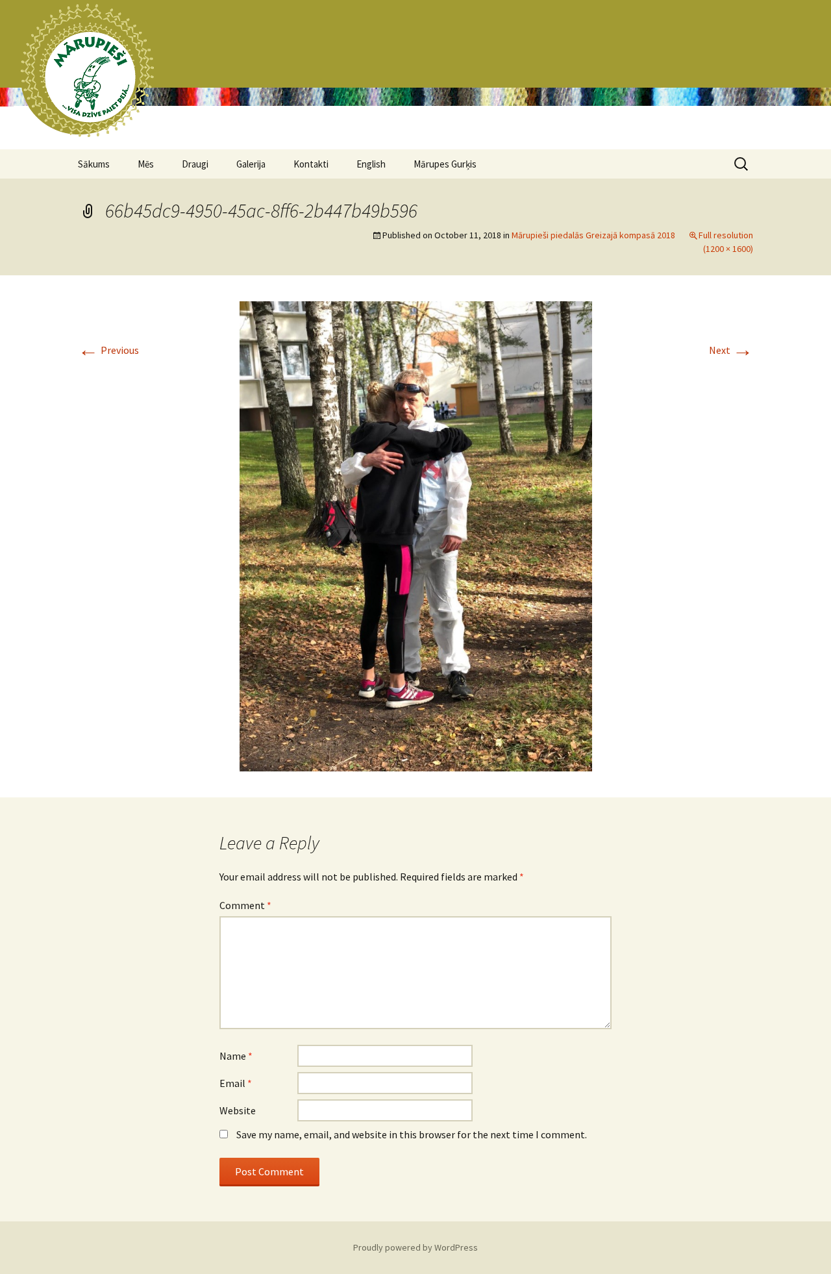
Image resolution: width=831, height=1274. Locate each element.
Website (237, 1110)
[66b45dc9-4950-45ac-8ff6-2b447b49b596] (416, 535)
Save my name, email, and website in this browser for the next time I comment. (411, 1134)
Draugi (195, 164)
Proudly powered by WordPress (415, 1247)
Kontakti (311, 164)
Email (235, 1083)
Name (236, 1055)
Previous (108, 349)
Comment (245, 905)
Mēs (146, 164)
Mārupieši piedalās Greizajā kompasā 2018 (593, 235)
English (371, 164)
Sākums (94, 164)
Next (731, 349)
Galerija (251, 164)
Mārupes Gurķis (445, 164)
